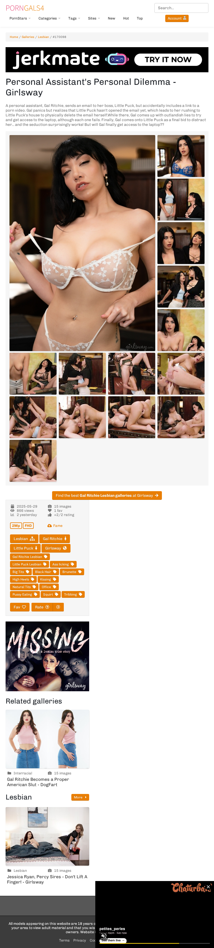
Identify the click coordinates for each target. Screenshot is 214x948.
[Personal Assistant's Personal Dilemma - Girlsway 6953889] (82, 417)
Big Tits (18, 572)
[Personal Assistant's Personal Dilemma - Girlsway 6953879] (181, 156)
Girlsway (53, 548)
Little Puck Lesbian (27, 564)
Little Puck (23, 548)
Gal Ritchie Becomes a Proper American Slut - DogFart (38, 782)
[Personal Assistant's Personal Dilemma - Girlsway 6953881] (181, 243)
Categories (47, 18)
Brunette (69, 572)
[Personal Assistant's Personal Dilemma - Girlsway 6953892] (33, 461)
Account (175, 18)
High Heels (21, 579)
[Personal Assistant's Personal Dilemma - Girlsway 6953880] (181, 199)
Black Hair (43, 572)
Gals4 (25, 8)
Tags (72, 18)
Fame (57, 526)
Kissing (45, 579)
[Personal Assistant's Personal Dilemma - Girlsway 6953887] (181, 374)
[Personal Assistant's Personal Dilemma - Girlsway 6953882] (181, 287)
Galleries (28, 37)
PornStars (18, 18)
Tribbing (70, 594)
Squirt (48, 594)
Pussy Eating (22, 594)
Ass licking (60, 564)
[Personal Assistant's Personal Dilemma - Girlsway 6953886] (131, 374)
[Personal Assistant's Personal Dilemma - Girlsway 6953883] (181, 330)
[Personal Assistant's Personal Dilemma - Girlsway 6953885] (82, 374)
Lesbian (43, 37)
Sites (92, 18)
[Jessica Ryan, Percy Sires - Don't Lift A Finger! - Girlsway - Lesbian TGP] (47, 836)
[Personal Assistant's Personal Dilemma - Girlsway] (82, 243)
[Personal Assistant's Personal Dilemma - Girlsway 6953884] (33, 374)
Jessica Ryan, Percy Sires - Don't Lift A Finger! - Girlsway (47, 879)
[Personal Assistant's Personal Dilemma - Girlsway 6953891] (181, 417)
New (111, 18)
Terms (64, 940)
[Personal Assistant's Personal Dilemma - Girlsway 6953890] (131, 417)
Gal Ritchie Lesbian (27, 557)
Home (14, 37)
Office (46, 587)
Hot (126, 18)
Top (140, 18)
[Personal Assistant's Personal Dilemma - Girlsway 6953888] (33, 417)
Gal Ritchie (52, 538)
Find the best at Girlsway (104, 495)
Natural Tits (22, 587)
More (78, 797)
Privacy (79, 940)
